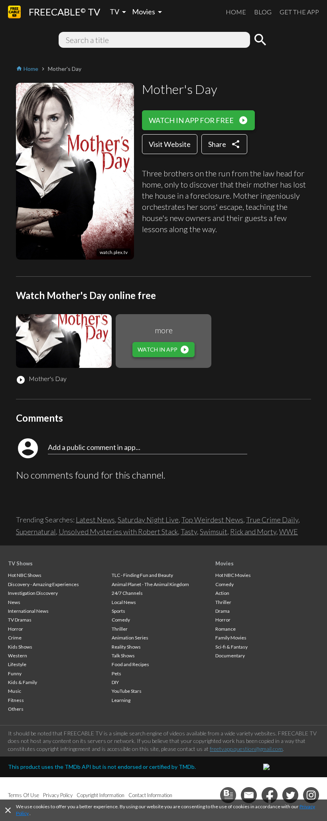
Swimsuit (213, 531)
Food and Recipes (130, 664)
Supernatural (36, 531)
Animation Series (130, 638)
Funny (15, 673)
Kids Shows (20, 647)
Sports (118, 611)
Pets (116, 673)
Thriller (120, 629)
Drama (222, 611)
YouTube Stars (127, 691)
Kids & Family (22, 682)
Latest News (95, 519)
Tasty (189, 531)
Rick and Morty (253, 531)
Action (222, 593)
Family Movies (230, 638)
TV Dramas (20, 620)
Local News (124, 602)
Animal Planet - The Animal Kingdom (150, 584)
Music (14, 691)
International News (28, 611)
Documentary (230, 656)
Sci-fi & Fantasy (231, 647)
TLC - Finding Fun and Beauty (142, 575)
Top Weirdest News (212, 519)
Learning (121, 700)
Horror (15, 629)
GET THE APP (299, 12)
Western (17, 656)
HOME (236, 12)
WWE (288, 531)
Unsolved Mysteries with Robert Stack (118, 531)
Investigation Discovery (33, 593)
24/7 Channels (127, 593)
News (14, 602)
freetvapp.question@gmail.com (246, 748)
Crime (15, 638)
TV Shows (20, 563)
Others (16, 709)
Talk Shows (123, 656)
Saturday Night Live (148, 519)
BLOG (263, 12)
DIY (115, 682)
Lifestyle (17, 664)
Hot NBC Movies (233, 575)
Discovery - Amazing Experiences (43, 584)
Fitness (16, 700)
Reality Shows (126, 647)
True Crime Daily (272, 519)
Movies (224, 563)
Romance (225, 629)
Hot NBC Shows (24, 575)
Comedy (121, 620)
